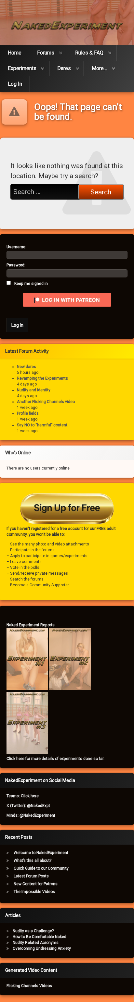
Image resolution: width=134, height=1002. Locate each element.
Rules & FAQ (89, 53)
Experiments (22, 68)
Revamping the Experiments (42, 378)
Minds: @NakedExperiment (31, 815)
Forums (45, 53)
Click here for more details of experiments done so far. (55, 758)
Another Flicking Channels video (46, 401)
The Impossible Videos (34, 891)
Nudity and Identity (33, 390)
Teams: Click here (23, 796)
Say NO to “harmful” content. (42, 425)
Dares (64, 68)
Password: (16, 265)
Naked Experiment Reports (31, 625)
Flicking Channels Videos (29, 986)
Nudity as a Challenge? (33, 931)
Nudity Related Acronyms (36, 942)
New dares (26, 366)
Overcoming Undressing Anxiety (42, 948)
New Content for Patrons (36, 884)
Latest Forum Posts (31, 876)
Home (14, 53)
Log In (15, 84)
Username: (16, 247)
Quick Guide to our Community (41, 868)
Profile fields (28, 413)
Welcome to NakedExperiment (41, 852)
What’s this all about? (32, 860)
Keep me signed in (31, 283)
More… (99, 68)
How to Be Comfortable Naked (39, 937)
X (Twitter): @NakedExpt (28, 805)
